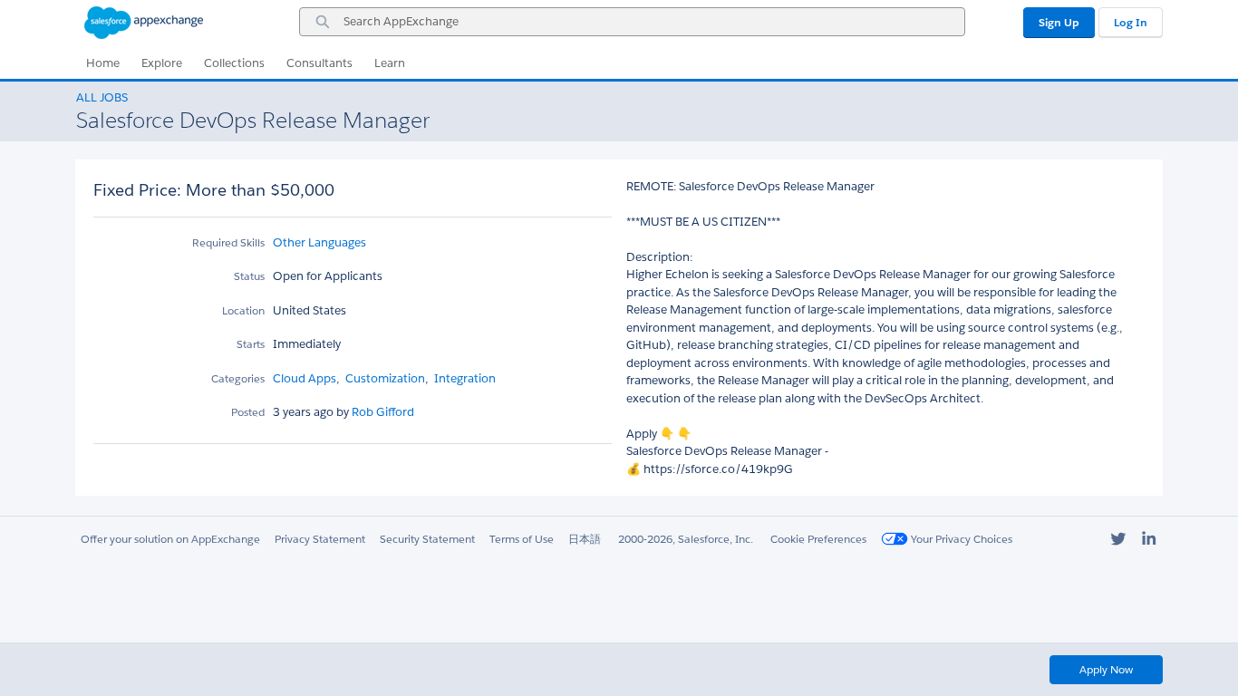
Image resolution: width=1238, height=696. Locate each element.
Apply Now (1106, 669)
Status (249, 276)
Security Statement (427, 538)
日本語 (584, 538)
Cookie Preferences (818, 538)
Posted (248, 412)
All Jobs (102, 97)
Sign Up (1059, 22)
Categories (238, 378)
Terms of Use (521, 538)
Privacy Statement (320, 538)
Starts (251, 344)
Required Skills (228, 242)
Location (243, 310)
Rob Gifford (381, 412)
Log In (1130, 22)
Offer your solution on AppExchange (170, 538)
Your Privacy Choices (960, 538)
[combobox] (632, 21)
